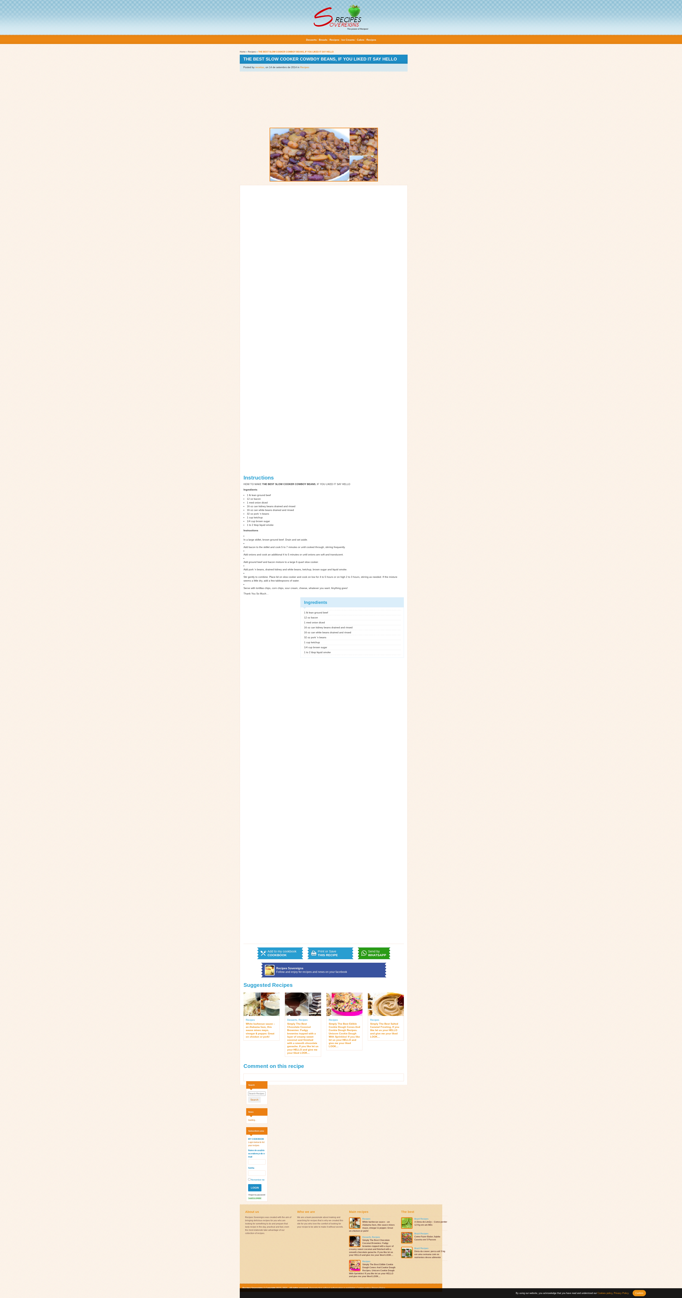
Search (254, 1099)
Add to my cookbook (281, 953)
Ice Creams (348, 39)
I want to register (254, 1198)
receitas (259, 67)
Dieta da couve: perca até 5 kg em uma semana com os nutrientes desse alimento (429, 1254)
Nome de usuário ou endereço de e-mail (256, 1153)
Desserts (311, 39)
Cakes (360, 39)
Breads (323, 39)
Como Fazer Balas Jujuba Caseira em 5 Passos (427, 1238)
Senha (251, 1168)
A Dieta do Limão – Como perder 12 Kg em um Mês (430, 1223)
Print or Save (328, 953)
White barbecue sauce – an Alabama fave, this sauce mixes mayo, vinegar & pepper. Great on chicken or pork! (260, 1030)
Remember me (257, 1180)
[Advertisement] (324, 99)
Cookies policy (363, 1288)
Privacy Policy (378, 1288)
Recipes (334, 39)
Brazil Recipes (421, 1219)
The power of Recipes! (357, 29)
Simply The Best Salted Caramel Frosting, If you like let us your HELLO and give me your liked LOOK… (384, 1030)
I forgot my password (256, 1195)
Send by (377, 953)
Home (243, 52)
